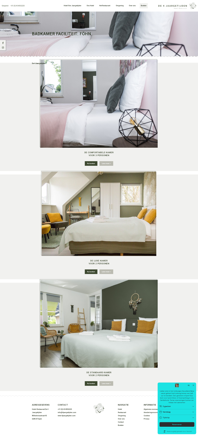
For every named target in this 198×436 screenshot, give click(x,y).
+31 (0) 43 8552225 (18, 6)
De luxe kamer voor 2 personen (99, 262)
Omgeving (120, 6)
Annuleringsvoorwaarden (153, 412)
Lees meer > (106, 163)
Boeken (143, 6)
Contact (121, 422)
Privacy (146, 419)
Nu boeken (91, 163)
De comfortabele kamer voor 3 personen (99, 154)
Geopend (5, 6)
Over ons (132, 6)
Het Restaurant (104, 6)
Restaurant (122, 412)
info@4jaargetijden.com (67, 412)
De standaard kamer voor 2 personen (99, 374)
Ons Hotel (90, 6)
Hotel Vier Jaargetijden (72, 6)
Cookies (147, 416)
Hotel (120, 409)
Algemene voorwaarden (153, 409)
